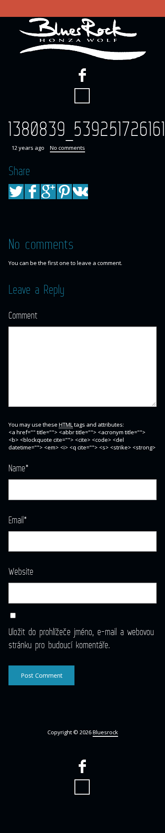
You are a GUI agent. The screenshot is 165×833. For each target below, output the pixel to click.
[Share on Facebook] (32, 191)
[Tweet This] (16, 191)
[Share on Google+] (48, 191)
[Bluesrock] (82, 39)
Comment (22, 315)
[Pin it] (64, 191)
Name (18, 467)
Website (20, 571)
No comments (67, 147)
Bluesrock (105, 732)
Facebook (82, 75)
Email (17, 519)
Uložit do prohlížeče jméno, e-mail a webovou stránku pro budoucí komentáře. (81, 638)
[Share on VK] (80, 191)
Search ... (82, 95)
